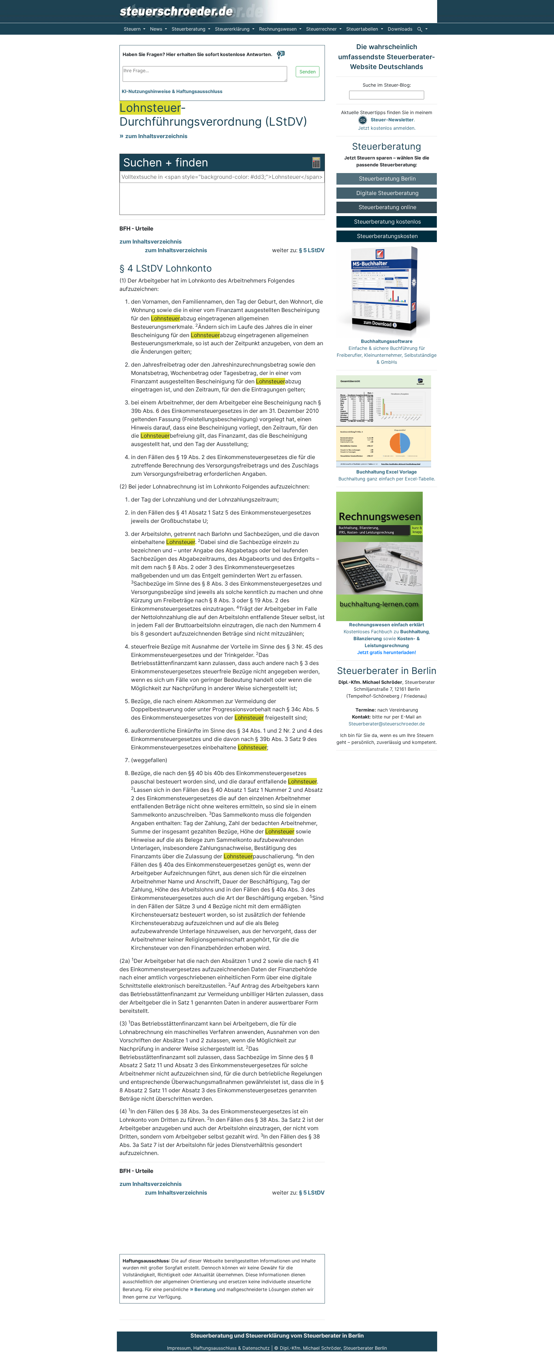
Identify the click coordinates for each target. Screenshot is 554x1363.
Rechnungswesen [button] (278, 29)
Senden (308, 72)
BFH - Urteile (136, 228)
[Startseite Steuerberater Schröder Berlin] (202, 11)
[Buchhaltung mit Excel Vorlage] (383, 421)
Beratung (205, 1289)
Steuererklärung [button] (233, 29)
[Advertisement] (222, 200)
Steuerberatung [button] (189, 29)
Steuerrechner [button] (322, 29)
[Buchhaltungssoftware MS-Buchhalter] (383, 289)
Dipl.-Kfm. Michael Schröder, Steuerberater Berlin (333, 1348)
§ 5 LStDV (312, 250)
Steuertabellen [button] (362, 29)
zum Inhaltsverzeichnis (156, 136)
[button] (422, 28)
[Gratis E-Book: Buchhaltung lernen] (379, 556)
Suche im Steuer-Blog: (387, 85)
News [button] (157, 29)
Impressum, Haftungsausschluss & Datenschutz (218, 1348)
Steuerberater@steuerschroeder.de (387, 724)
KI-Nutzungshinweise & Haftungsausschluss (172, 91)
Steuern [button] (133, 29)
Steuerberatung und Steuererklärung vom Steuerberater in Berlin (277, 1335)
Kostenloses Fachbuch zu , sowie (387, 638)
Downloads (400, 29)
